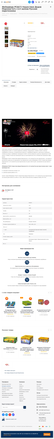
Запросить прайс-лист (11, 419)
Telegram (29, 2)
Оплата (38, 386)
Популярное (5, 382)
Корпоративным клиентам (43, 397)
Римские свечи (5, 389)
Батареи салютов (6, 386)
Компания (22, 382)
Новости (21, 386)
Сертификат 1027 (9, 190)
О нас (20, 384)
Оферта (21, 400)
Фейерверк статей (24, 391)
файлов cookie (7, 435)
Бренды (21, 395)
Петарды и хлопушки (7, 388)
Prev (6, 25)
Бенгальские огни (6, 384)
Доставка (39, 384)
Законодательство (41, 399)
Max (32, 2)
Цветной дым (5, 397)
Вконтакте (3, 414)
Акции (20, 388)
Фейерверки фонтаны (7, 395)
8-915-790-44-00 (43, 407)
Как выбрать (40, 388)
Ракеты (4, 391)
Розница (39, 382)
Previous (49, 293)
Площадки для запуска (42, 389)
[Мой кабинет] (39, 2)
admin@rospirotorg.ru (44, 410)
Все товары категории (10, 370)
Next (6, 48)
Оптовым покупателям (42, 395)
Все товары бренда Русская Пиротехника (14, 372)
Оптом (38, 393)
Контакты (21, 397)
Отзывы (21, 393)
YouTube (10, 414)
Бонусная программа (24, 389)
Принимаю (47, 434)
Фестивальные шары (7, 393)
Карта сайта (22, 399)
